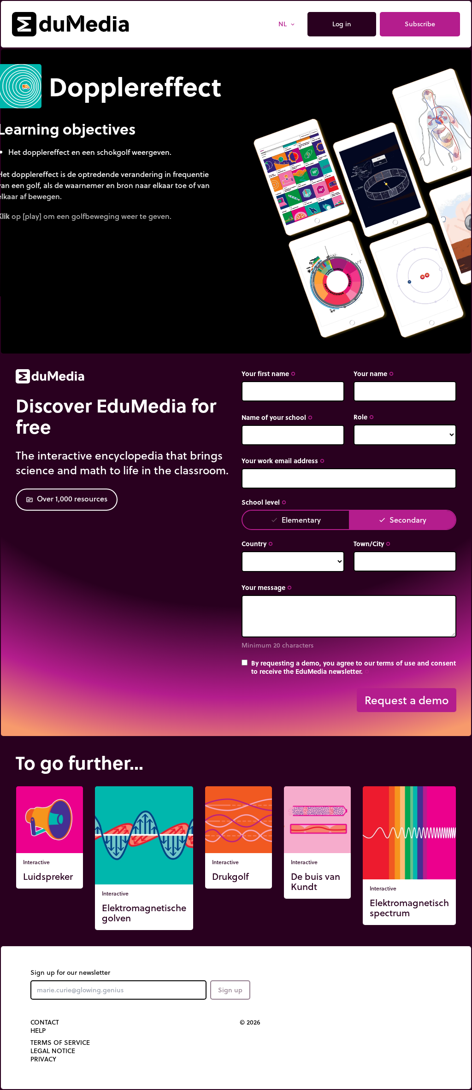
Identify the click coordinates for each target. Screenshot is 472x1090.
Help (38, 1030)
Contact (44, 1022)
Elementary (296, 519)
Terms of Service (60, 1042)
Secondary (402, 519)
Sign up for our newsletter (70, 972)
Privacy (43, 1059)
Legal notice (52, 1050)
